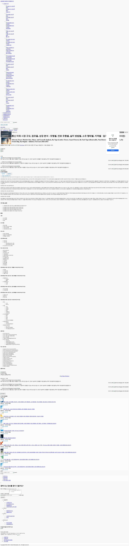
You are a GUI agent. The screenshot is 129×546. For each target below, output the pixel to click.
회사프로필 (9, 522)
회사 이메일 (3, 488)
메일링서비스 (6, 117)
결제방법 (5, 477)
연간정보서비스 (7, 112)
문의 (7, 517)
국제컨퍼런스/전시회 (11, 506)
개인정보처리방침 (7, 540)
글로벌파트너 (6, 115)
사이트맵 (5, 541)
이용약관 (5, 538)
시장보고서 (6, 3)
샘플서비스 (9, 512)
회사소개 (5, 119)
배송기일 (5, 478)
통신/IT (11, 130)
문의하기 (3, 497)
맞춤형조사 (9, 505)
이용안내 (5, 118)
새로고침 (21, 495)
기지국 (15, 130)
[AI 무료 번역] (64, 376)
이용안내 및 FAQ (10, 516)
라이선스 (5, 476)
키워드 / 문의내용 (5, 493)
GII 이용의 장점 (7, 480)
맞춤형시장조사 (7, 114)
